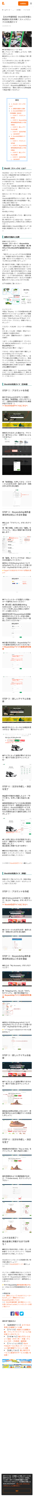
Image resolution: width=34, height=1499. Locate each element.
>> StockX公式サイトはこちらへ (15, 405)
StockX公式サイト (16, 863)
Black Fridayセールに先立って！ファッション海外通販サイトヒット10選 (17, 1345)
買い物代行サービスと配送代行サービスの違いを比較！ (17, 1352)
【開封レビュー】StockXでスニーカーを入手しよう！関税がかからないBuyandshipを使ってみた (16, 1297)
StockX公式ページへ (17, 1264)
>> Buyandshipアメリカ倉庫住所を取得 (16, 996)
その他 (18, 10)
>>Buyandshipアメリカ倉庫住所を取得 (16, 647)
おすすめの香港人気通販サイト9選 (17, 1326)
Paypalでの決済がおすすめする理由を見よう (16, 571)
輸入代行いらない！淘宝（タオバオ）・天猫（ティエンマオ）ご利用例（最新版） (17, 1338)
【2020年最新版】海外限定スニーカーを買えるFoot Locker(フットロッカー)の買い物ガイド (17, 1304)
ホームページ (6, 10)
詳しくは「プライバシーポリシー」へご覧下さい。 (16, 1484)
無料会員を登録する (24, 1285)
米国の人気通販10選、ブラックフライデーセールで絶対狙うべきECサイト (17, 1331)
